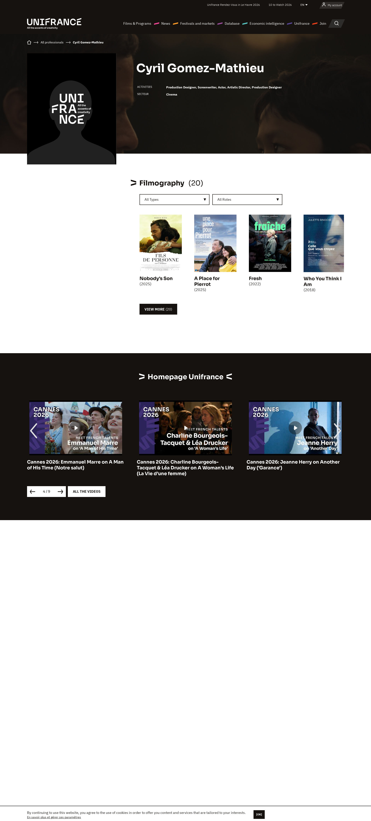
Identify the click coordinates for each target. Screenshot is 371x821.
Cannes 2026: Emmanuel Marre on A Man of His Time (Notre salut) (75, 465)
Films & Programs (137, 23)
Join (323, 23)
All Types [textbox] (152, 199)
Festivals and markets (197, 23)
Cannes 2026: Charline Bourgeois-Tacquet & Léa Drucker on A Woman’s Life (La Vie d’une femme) (185, 468)
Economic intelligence (267, 23)
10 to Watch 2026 (280, 5)
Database (232, 23)
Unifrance (302, 23)
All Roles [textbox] (224, 199)
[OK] (259, 814)
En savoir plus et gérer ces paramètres (54, 817)
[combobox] (174, 199)
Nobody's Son (156, 278)
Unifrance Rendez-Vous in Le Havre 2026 (233, 5)
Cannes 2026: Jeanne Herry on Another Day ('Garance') (293, 465)
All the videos (86, 491)
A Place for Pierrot (207, 281)
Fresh (255, 278)
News (165, 23)
